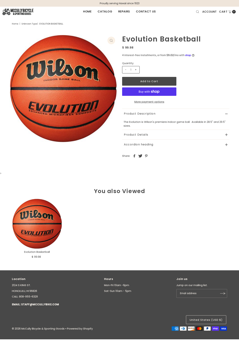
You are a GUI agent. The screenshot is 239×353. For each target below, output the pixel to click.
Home (87, 11)
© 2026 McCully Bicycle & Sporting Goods (38, 328)
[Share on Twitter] (140, 155)
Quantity (127, 63)
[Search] (197, 11)
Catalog (105, 11)
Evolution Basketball (37, 252)
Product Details (136, 135)
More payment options (149, 102)
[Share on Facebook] (134, 155)
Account (209, 12)
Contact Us (146, 11)
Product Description (140, 114)
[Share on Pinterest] (146, 155)
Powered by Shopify (80, 328)
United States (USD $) (206, 320)
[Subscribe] (222, 293)
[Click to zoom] (111, 40)
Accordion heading (138, 144)
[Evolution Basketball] (37, 224)
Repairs (124, 11)
